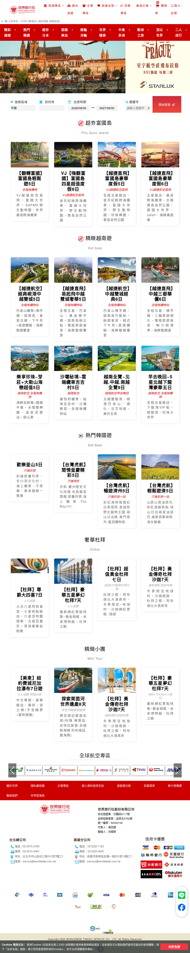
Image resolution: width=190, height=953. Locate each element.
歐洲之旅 (140, 32)
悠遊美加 (64, 32)
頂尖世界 (159, 32)
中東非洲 (121, 32)
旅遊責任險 (124, 785)
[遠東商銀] (173, 864)
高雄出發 (108, 5)
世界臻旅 (102, 32)
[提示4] (178, 847)
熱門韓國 (26, 32)
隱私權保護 (38, 785)
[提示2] (156, 847)
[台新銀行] (151, 864)
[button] (14, 59)
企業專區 (88, 9)
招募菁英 (149, 785)
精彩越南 (7, 32)
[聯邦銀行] (151, 854)
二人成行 (178, 32)
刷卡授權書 (175, 785)
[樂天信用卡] (173, 873)
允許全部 (174, 946)
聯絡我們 (12, 795)
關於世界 (12, 785)
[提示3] (167, 847)
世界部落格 (38, 795)
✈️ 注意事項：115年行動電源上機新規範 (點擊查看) (32, 21)
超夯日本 (45, 32)
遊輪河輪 (83, 32)
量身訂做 (142, 5)
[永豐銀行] (173, 854)
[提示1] (145, 847)
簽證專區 (54, 5)
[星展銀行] (151, 873)
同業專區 (126, 9)
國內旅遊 (72, 9)
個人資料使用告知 (93, 785)
